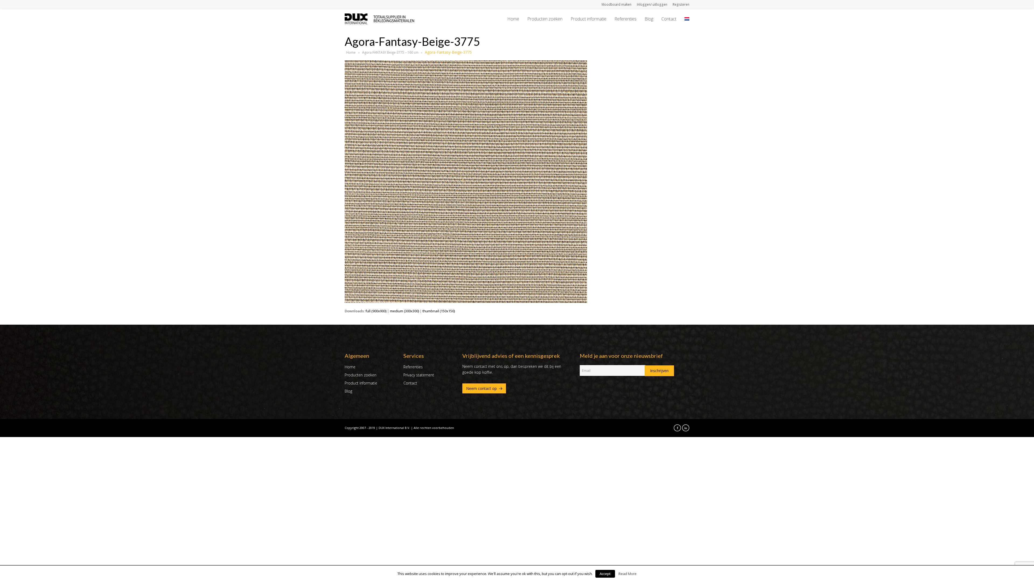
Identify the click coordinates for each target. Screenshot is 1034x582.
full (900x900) (375, 311)
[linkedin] (684, 427)
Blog (348, 391)
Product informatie (361, 383)
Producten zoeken (360, 374)
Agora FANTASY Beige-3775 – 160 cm (390, 52)
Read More (628, 573)
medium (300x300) (404, 311)
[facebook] (676, 427)
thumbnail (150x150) (438, 311)
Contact (410, 383)
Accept (605, 573)
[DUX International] (379, 18)
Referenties (413, 366)
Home (351, 52)
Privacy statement (418, 374)
